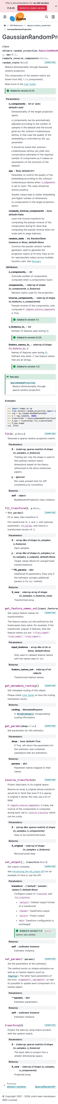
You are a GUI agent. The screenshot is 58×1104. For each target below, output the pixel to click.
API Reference (16, 25)
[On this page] (53, 16)
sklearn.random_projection (39, 25)
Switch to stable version (32, 8)
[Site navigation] (4, 16)
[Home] (5, 25)
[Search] (46, 16)
